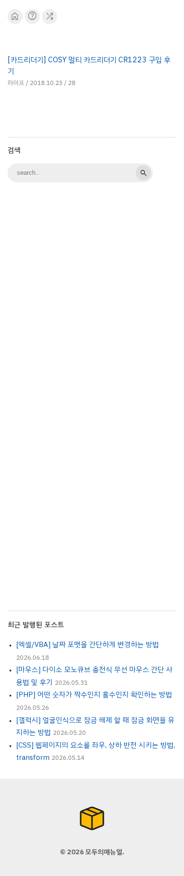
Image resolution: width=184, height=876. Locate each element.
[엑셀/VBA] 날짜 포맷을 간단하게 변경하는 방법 (87, 644)
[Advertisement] (92, 289)
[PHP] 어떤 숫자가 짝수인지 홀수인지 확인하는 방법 (94, 694)
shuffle (50, 16)
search (143, 173)
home (15, 16)
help (32, 16)
